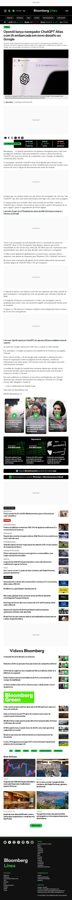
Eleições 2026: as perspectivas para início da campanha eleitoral (30, 664)
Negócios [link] (10, 18)
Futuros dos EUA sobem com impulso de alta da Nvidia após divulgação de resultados (35, 460)
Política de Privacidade (44, 878)
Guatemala (40, 865)
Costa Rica (41, 862)
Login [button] (66, 11)
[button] (5, 137)
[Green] (36, 697)
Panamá (40, 858)
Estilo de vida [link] (61, 18)
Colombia (40, 850)
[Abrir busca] (9, 11)
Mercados (6, 877)
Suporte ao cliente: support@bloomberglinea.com (51, 890)
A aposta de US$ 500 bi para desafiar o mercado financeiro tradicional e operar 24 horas (19, 784)
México (40, 847)
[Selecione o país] (24, 11)
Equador (40, 857)
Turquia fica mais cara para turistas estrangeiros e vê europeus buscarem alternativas (52, 816)
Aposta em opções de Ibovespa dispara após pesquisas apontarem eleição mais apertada (26, 611)
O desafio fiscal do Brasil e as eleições (19, 657)
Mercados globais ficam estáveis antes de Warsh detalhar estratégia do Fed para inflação (14, 460)
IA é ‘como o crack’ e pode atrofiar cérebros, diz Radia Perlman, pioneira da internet (52, 784)
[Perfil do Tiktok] (27, 842)
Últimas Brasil (58, 750)
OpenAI (18, 750)
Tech (7, 27)
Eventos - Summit (42, 887)
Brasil (39, 845)
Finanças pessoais (9, 885)
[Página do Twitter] (9, 842)
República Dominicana (44, 867)
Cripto (5, 890)
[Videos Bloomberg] (36, 651)
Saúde (5, 888)
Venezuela (40, 852)
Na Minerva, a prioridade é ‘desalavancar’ (20, 589)
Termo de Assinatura (43, 877)
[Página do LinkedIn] (23, 842)
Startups (6, 882)
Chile (39, 853)
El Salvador (41, 863)
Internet (34, 750)
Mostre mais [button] (36, 825)
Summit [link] (37, 18)
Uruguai (40, 860)
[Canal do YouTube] (14, 842)
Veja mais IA (36, 439)
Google (26, 750)
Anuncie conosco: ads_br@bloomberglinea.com (51, 892)
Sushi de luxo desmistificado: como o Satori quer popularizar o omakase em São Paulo (19, 816)
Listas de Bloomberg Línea (11, 878)
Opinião (6, 887)
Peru (39, 855)
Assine (39, 875)
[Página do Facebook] (5, 842)
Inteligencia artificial (45, 750)
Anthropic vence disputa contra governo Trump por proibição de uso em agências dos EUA (56, 460)
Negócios (6, 875)
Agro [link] (28, 18)
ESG (5, 883)
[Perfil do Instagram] (18, 842)
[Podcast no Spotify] (32, 842)
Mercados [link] (20, 18)
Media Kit (40, 880)
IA (11, 750)
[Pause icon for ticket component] (5, 22)
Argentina (40, 849)
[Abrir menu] (5, 11)
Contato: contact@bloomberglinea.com (48, 889)
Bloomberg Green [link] (48, 18)
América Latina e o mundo (44, 844)
